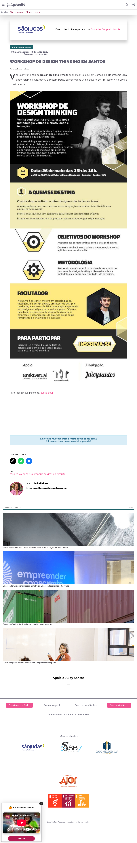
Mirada (29, 12)
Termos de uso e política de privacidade (68, 714)
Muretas (38, 12)
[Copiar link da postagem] (13, 461)
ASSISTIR (21, 838)
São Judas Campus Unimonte (105, 29)
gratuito (61, 474)
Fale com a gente (52, 705)
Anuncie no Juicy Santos (19, 705)
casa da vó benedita (21, 474)
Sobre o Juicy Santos (85, 705)
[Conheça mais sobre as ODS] (68, 801)
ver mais (131, 508)
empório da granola (44, 474)
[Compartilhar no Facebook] (29, 461)
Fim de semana (16, 12)
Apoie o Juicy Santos (119, 705)
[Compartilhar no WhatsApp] (21, 461)
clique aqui (47, 392)
